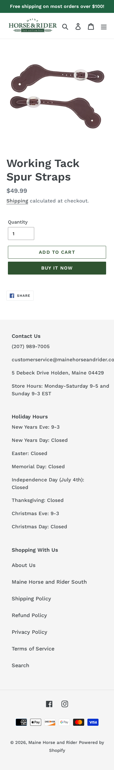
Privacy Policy (29, 632)
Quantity (17, 222)
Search (20, 665)
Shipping (17, 201)
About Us (24, 565)
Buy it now (57, 268)
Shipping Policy (31, 598)
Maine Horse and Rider (52, 742)
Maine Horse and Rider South (49, 582)
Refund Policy (29, 615)
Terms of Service (33, 648)
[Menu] (103, 26)
